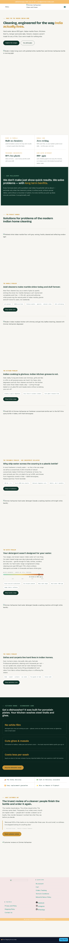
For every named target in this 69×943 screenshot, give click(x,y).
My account (40, 884)
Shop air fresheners (11, 488)
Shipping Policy (10, 909)
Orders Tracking (41, 890)
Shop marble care (10, 309)
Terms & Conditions (42, 894)
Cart (37, 887)
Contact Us (8, 912)
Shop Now (63, 939)
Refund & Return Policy (43, 897)
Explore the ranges (11, 43)
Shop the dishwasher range (13, 767)
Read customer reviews (12, 834)
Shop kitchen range (10, 399)
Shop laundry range (10, 593)
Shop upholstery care (11, 682)
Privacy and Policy (11, 906)
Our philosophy (27, 43)
